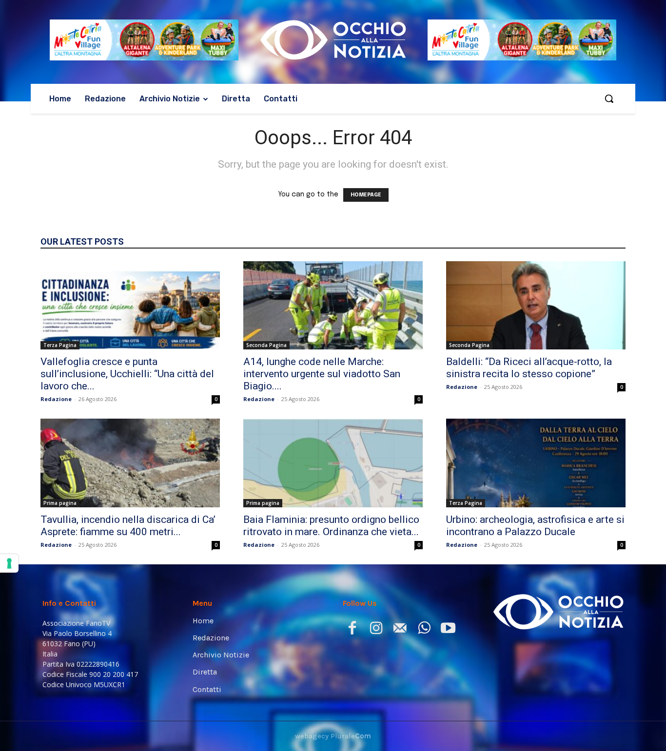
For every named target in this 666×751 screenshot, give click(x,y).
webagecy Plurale (333, 736)
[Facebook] (352, 629)
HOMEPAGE (366, 195)
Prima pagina (60, 503)
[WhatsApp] (423, 629)
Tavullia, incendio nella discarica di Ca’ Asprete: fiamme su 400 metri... (127, 526)
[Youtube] (447, 629)
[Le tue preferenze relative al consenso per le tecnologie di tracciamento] (9, 563)
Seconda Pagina (266, 345)
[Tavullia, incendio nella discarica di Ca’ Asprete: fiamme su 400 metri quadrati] (130, 463)
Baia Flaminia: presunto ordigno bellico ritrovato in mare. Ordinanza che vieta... (331, 526)
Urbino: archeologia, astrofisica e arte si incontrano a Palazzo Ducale (535, 526)
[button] (609, 98)
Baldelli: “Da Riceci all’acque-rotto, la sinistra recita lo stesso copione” (529, 368)
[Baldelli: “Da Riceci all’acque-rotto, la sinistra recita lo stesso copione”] (536, 305)
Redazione (56, 399)
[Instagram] (376, 629)
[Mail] (400, 629)
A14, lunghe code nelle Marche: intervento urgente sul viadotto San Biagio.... (321, 374)
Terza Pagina (60, 345)
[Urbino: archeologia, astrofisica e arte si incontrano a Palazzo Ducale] (536, 463)
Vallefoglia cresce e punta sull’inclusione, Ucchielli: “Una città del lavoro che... (127, 374)
